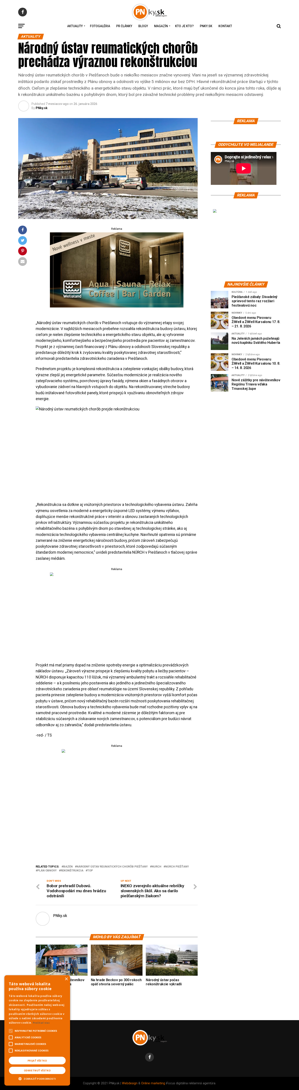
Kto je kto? (184, 26)
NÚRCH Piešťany (177, 866)
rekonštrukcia (72, 870)
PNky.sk (206, 26)
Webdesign (129, 1083)
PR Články (124, 26)
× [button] (66, 979)
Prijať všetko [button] (37, 1060)
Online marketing (153, 1083)
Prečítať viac (41, 1022)
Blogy (143, 26)
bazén (68, 866)
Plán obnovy (47, 870)
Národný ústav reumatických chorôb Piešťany (112, 866)
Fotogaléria (100, 26)
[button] (37, 1078)
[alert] (37, 1030)
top (90, 870)
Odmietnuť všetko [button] (37, 1070)
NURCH (156, 866)
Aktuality (75, 26)
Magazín (161, 26)
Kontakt (225, 26)
